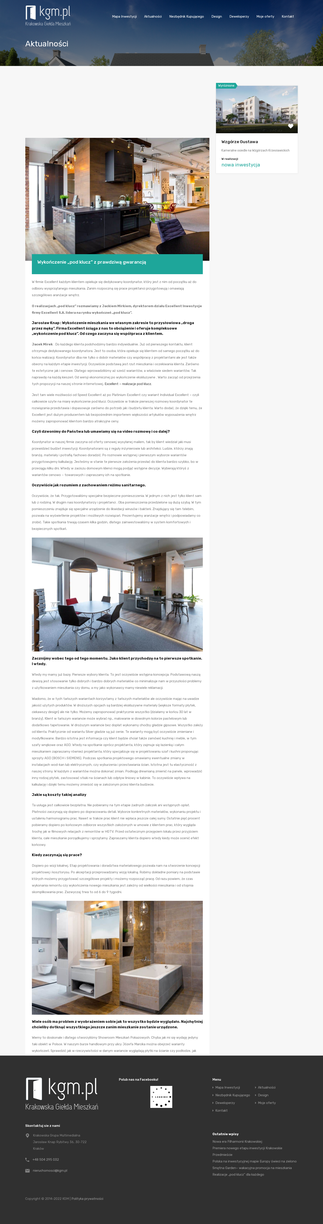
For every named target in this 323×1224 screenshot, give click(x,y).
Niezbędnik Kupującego (186, 16)
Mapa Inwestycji (124, 16)
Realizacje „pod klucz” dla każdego (238, 1175)
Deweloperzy (239, 16)
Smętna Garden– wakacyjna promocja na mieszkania (252, 1168)
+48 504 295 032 (46, 1160)
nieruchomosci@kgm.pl (50, 1171)
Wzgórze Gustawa (239, 141)
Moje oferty (265, 16)
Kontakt (288, 16)
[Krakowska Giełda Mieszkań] (48, 25)
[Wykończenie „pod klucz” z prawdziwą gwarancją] (117, 199)
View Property (257, 124)
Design (216, 16)
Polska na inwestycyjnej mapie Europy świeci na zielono (254, 1161)
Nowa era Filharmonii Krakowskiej (237, 1142)
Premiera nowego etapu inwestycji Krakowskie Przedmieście (247, 1151)
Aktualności (153, 16)
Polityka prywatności (87, 1199)
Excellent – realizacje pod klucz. (128, 384)
